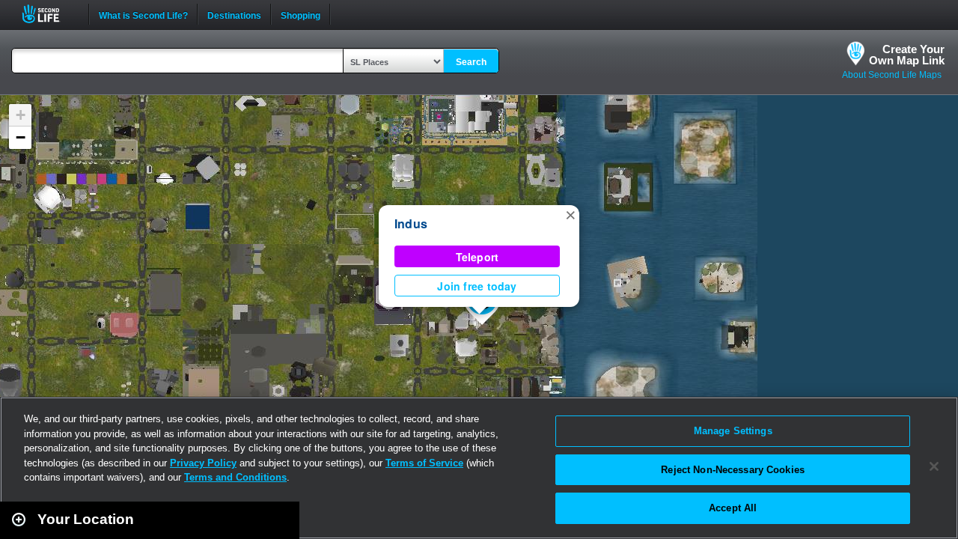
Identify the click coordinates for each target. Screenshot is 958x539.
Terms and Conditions (235, 477)
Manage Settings (733, 430)
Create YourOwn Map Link (907, 55)
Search (471, 62)
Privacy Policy (203, 463)
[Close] (934, 466)
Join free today (476, 285)
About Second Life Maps (892, 75)
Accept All (733, 508)
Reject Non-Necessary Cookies (733, 469)
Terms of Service (424, 463)
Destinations (234, 14)
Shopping (300, 14)
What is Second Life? (143, 14)
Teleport (477, 256)
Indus (410, 223)
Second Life (49, 14)
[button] (570, 214)
